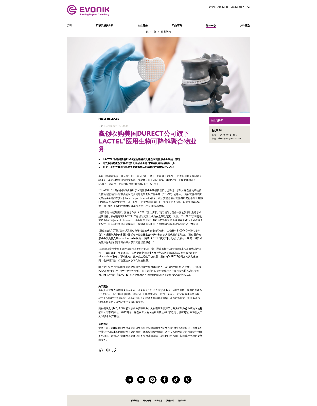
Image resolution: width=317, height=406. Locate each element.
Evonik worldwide (218, 6)
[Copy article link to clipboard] (114, 351)
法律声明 (170, 400)
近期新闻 (166, 31)
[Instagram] (153, 380)
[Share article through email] (108, 351)
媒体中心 (211, 25)
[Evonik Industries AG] (88, 10)
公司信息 (158, 400)
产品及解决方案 (104, 25)
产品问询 (177, 25)
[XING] (188, 380)
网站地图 (147, 400)
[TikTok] (176, 380)
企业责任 (143, 25)
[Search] (248, 6)
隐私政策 (182, 400)
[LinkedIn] (129, 380)
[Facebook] (164, 380)
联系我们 (135, 400)
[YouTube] (141, 380)
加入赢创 (245, 25)
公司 (69, 25)
